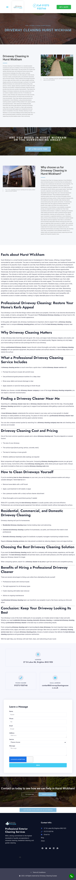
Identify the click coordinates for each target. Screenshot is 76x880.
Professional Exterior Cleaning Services (16, 830)
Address (11, 733)
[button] (7, 7)
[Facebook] (42, 848)
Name (11, 711)
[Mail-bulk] (57, 848)
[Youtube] (49, 848)
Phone (11, 718)
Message (12, 746)
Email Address (55, 683)
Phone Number (20, 683)
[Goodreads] (46, 848)
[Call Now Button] (71, 876)
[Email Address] (55, 677)
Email (11, 726)
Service (11, 739)
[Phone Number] (20, 677)
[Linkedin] (53, 848)
